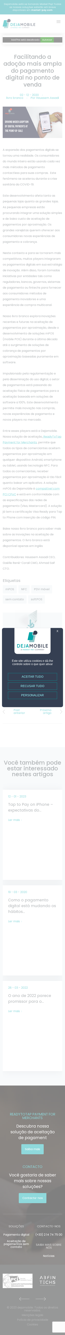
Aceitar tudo (32, 676)
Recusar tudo (32, 686)
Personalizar (32, 695)
